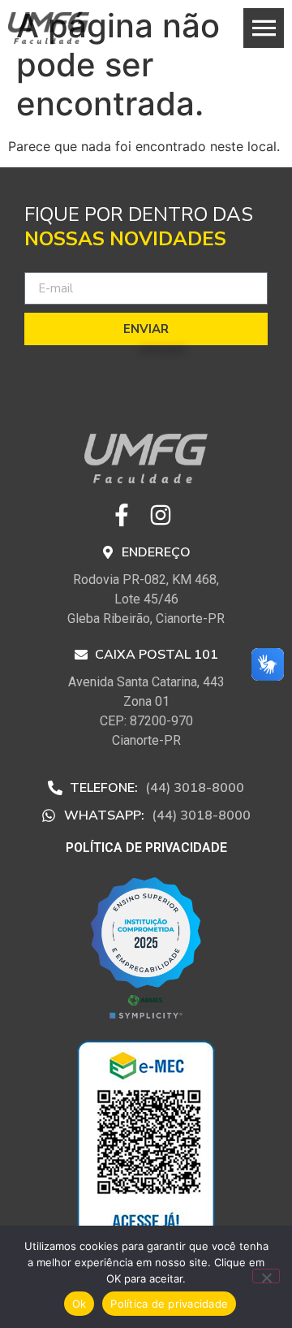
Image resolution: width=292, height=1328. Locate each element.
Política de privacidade (169, 1303)
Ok (79, 1303)
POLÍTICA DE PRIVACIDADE (146, 847)
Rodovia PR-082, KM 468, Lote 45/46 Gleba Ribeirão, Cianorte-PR (146, 599)
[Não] (266, 1276)
